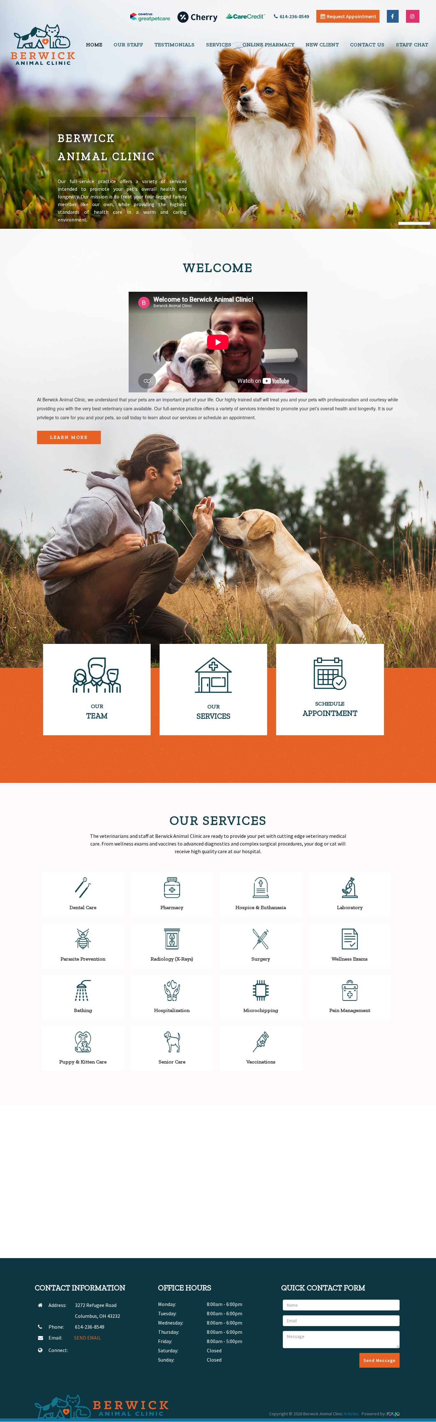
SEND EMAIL (87, 1337)
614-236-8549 (294, 16)
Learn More (69, 437)
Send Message (379, 1360)
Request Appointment (351, 16)
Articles (351, 1414)
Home (94, 45)
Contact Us (367, 45)
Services (218, 45)
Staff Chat (412, 45)
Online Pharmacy (269, 45)
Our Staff (128, 45)
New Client (322, 45)
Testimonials (174, 45)
